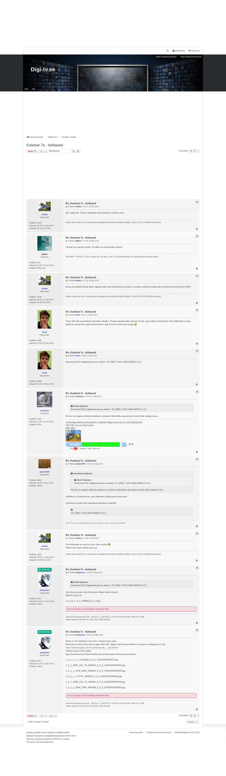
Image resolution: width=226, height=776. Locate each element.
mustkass (44, 411)
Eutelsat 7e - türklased (44, 145)
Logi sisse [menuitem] (195, 51)
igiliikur (45, 254)
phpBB (37, 733)
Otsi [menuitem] (33, 89)
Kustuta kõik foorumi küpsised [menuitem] (158, 732)
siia (95, 547)
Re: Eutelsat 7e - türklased (81, 203)
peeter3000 (45, 472)
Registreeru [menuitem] (180, 51)
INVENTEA (56, 739)
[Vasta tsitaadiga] (197, 201)
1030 (39, 223)
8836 (39, 480)
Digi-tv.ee (43, 69)
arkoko (45, 214)
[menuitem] (30, 742)
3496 (39, 340)
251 (38, 262)
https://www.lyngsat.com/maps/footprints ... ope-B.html (92, 647)
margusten (44, 590)
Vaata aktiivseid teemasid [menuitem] (190, 57)
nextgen (66, 739)
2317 (39, 598)
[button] (191, 151)
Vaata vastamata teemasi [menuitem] (166, 57)
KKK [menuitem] (26, 89)
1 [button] (194, 151)
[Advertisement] (113, 21)
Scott (44, 332)
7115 (39, 419)
